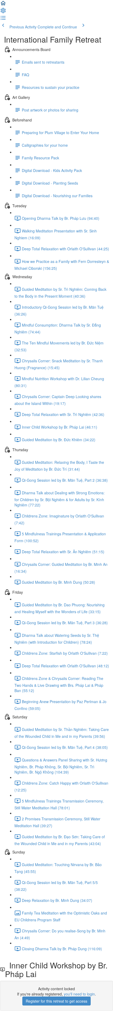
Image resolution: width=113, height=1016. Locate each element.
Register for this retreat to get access (56, 1001)
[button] (3, 4)
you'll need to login (79, 994)
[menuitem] (3, 12)
